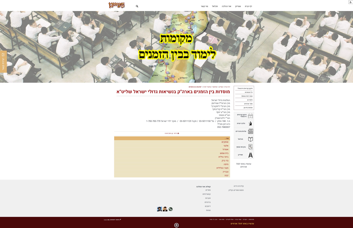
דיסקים (208, 206)
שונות (208, 210)
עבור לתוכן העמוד (176, 2)
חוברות (208, 198)
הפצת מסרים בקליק (236, 190)
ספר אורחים (248, 104)
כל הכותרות (249, 92)
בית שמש (224, 153)
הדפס (175, 133)
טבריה (225, 171)
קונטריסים (207, 194)
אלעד (225, 145)
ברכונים (208, 202)
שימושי (214, 87)
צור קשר (204, 6)
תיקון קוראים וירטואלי (245, 88)
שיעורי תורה (207, 87)
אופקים (225, 142)
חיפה (226, 164)
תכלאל (215, 6)
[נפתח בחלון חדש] (170, 209)
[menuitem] (248, 6)
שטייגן (238, 6)
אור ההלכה (226, 6)
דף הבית (248, 6)
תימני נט (250, 100)
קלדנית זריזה (239, 186)
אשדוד (225, 149)
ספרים (208, 190)
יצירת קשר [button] (3, 64)
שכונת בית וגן (248, 107)
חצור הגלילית (222, 168)
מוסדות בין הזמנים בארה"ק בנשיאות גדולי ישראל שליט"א (173, 91)
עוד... (227, 138)
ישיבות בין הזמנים (195, 87)
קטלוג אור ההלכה (203, 186)
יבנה (226, 175)
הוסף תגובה (168, 133)
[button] (137, 6)
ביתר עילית (223, 157)
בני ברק (225, 160)
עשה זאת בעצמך (247, 96)
